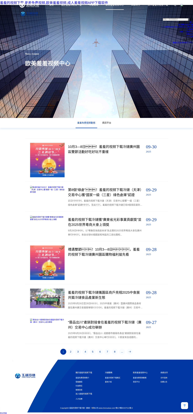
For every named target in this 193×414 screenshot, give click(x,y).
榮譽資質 (189, 27)
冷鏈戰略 (93, 5)
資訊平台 (189, 43)
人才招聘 (189, 37)
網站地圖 (3, 413)
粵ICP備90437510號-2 (124, 408)
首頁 (51, 5)
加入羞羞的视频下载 (158, 5)
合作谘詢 (164, 378)
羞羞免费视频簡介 (82, 378)
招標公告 (164, 382)
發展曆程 (178, 27)
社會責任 (79, 386)
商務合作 (135, 5)
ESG (184, 27)
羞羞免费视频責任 (168, 27)
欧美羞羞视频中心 (115, 5)
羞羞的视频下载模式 (112, 378)
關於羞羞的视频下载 (71, 5)
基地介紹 (108, 382)
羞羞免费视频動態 (179, 43)
